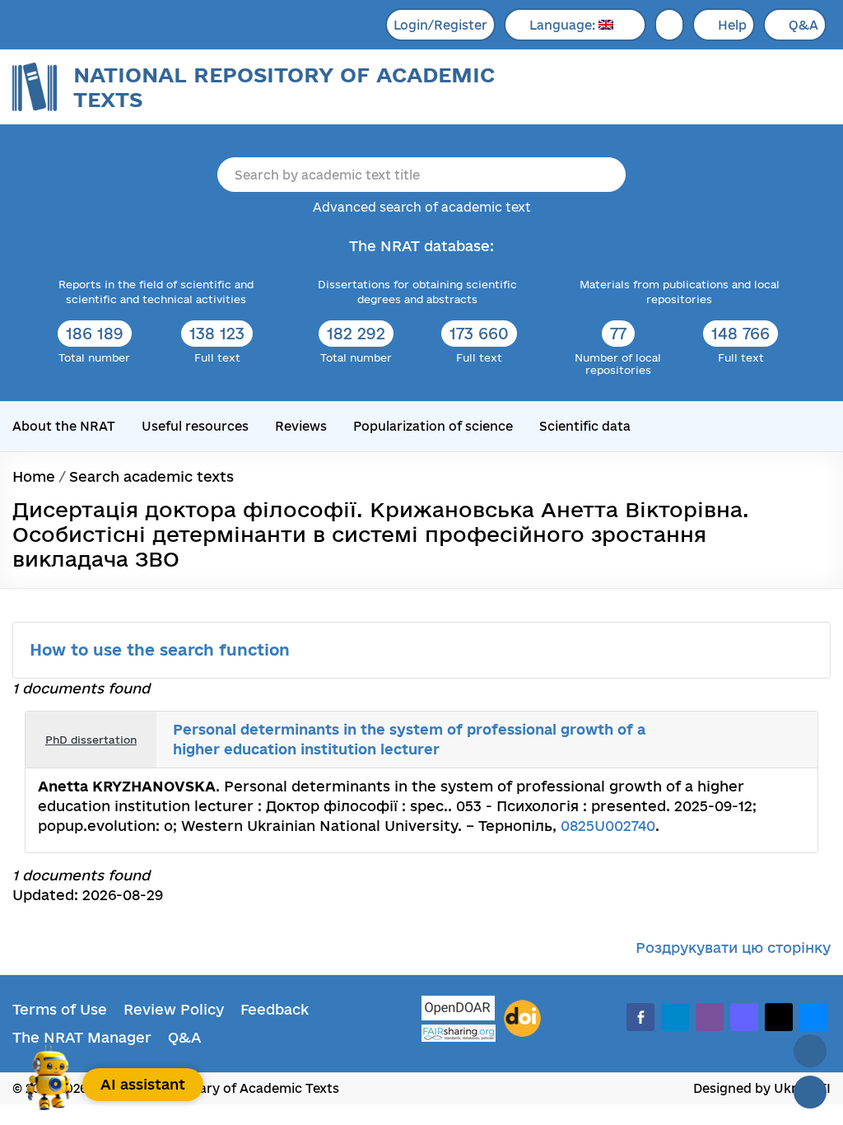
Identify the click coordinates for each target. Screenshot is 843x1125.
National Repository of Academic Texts (284, 87)
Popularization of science (433, 426)
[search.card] (738, 739)
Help (732, 25)
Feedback (274, 1009)
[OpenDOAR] (459, 1010)
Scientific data (585, 426)
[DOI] (522, 1019)
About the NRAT (63, 426)
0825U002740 (608, 825)
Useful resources (195, 426)
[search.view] (719, 739)
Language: (563, 25)
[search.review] (774, 739)
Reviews (301, 426)
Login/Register (440, 25)
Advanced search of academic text (422, 207)
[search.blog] (792, 739)
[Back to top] (810, 1050)
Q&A (803, 25)
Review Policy (173, 1009)
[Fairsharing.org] (459, 1033)
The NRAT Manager (81, 1037)
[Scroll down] (810, 1092)
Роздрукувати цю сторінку (733, 947)
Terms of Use (59, 1009)
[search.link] (756, 739)
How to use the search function (162, 650)
